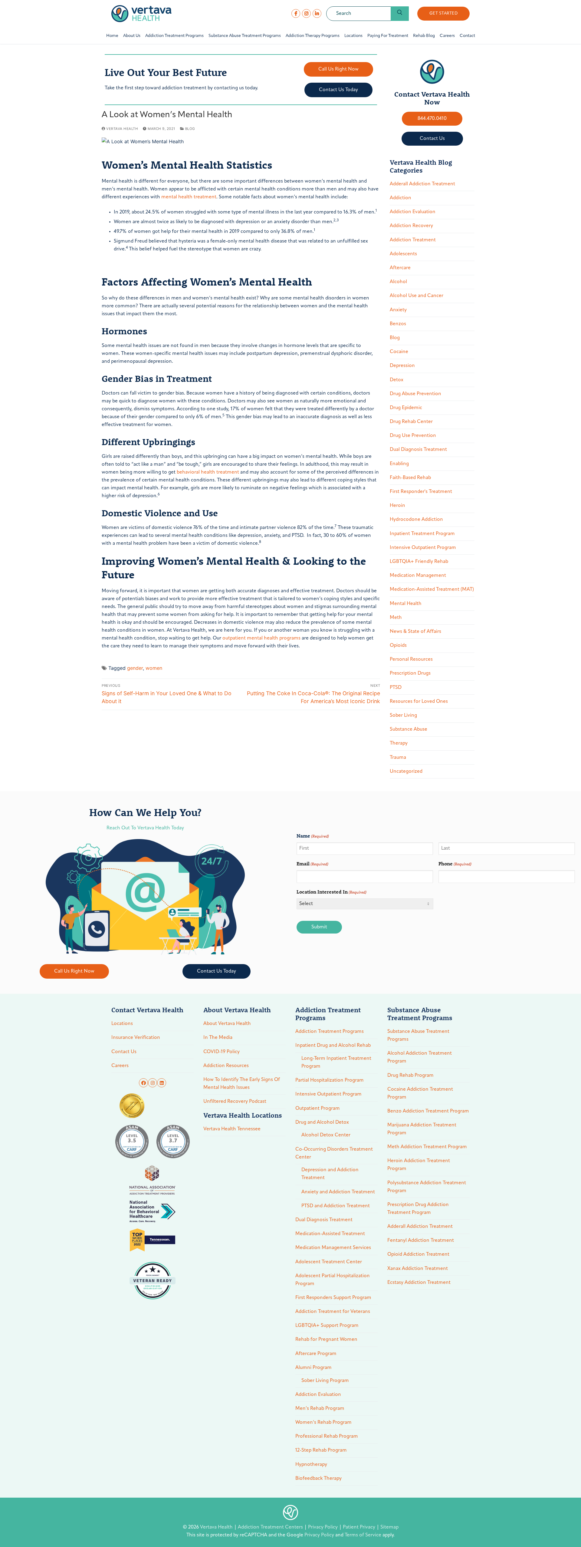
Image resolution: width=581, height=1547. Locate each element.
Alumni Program (313, 1367)
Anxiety (398, 310)
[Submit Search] (400, 13)
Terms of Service (363, 1535)
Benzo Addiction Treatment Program (428, 1111)
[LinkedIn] (317, 13)
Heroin (397, 505)
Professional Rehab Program (326, 1436)
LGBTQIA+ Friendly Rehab (419, 561)
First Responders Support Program (333, 1297)
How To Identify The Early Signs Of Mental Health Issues (241, 1083)
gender (135, 668)
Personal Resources (411, 659)
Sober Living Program (325, 1380)
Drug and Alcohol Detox (322, 1122)
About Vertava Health (227, 1023)
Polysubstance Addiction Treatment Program (426, 1187)
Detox (396, 380)
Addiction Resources (226, 1065)
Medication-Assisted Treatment (330, 1233)
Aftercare (400, 268)
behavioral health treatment (208, 472)
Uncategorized (406, 771)
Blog (189, 129)
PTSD (396, 687)
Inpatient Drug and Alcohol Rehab (333, 1045)
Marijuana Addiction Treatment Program (421, 1129)
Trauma (398, 757)
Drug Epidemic (406, 407)
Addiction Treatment (413, 240)
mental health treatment (188, 197)
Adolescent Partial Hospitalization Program (332, 1280)
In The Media (217, 1037)
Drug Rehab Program (410, 1075)
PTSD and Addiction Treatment (335, 1206)
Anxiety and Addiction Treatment (338, 1192)
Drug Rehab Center (411, 421)
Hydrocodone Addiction (416, 519)
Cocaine (399, 351)
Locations (122, 1023)
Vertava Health (121, 129)
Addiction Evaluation (412, 212)
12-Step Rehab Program (321, 1450)
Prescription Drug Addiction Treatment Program (418, 1208)
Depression (402, 365)
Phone (454, 863)
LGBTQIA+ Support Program (327, 1325)
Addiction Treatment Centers (271, 1527)
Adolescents (403, 254)
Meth (396, 617)
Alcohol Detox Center (325, 1135)
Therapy (399, 743)
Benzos (398, 324)
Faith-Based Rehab (410, 477)
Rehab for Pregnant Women (326, 1339)
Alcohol (398, 281)
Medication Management (418, 575)
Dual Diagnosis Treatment (418, 449)
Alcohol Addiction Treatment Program (419, 1057)
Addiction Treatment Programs (329, 1031)
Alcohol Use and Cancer (416, 295)
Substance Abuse (408, 729)
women (154, 668)
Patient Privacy (359, 1527)
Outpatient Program (317, 1108)
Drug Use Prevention (413, 435)
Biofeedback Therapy (318, 1478)
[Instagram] (306, 13)
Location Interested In (331, 891)
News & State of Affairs (415, 631)
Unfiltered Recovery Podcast (234, 1101)
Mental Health (406, 603)
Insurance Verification (135, 1037)
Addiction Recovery (411, 225)
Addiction (400, 198)
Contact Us (123, 1052)
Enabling (399, 463)
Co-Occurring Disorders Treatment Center (334, 1153)
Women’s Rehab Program (323, 1422)
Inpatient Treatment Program (422, 533)
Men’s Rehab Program (319, 1408)
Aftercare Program (315, 1353)
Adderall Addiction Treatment (422, 184)
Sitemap (389, 1527)
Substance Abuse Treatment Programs (418, 1035)
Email (312, 863)
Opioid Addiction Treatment (418, 1254)
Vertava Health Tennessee (232, 1129)
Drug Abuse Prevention (415, 394)
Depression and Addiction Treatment (330, 1174)
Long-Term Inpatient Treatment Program (336, 1062)
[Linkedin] (161, 1082)
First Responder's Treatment (421, 491)
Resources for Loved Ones (419, 701)
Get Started (443, 13)
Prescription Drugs (410, 673)
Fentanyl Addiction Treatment (420, 1240)
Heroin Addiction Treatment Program (418, 1165)
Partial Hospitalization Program (329, 1080)
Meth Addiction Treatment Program (427, 1147)
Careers (120, 1065)
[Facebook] (295, 13)
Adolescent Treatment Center (328, 1262)
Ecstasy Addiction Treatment (419, 1282)
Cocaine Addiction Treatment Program (420, 1093)
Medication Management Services (333, 1247)
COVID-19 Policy (221, 1052)
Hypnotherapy (311, 1464)
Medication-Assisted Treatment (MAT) (432, 589)
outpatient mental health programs (261, 638)
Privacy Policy (323, 1527)
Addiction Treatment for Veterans (332, 1311)
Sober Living (403, 715)
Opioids (398, 645)
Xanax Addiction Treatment (417, 1268)
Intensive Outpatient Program (423, 547)
